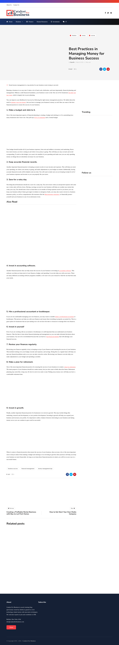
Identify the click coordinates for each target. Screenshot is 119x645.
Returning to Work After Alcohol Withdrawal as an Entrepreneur (53, 585)
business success (13, 468)
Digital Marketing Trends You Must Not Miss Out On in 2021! (67, 253)
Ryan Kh (72, 62)
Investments (56, 21)
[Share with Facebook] (100, 69)
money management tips (45, 468)
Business (18, 21)
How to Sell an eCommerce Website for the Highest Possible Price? (67, 233)
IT (66, 21)
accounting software (65, 270)
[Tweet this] (104, 69)
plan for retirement (70, 367)
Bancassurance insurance (52, 194)
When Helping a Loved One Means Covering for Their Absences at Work (88, 142)
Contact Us (16, 5)
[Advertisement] (41, 134)
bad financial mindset (52, 336)
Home (10, 21)
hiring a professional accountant (64, 316)
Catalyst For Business (33, 503)
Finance (31, 21)
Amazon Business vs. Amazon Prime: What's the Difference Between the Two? (32, 260)
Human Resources (42, 21)
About (11, 627)
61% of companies (39, 117)
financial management (27, 468)
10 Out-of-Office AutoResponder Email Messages (30, 231)
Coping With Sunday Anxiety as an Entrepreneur (53, 542)
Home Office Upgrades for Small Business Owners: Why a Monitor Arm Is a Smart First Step (105, 143)
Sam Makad (34, 590)
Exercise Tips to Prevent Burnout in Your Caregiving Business (49, 564)
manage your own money (18, 102)
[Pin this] (108, 69)
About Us (9, 5)
